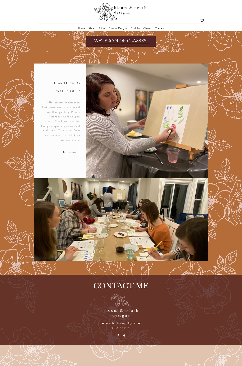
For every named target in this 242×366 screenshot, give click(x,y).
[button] (202, 20)
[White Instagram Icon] (117, 335)
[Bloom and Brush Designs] (124, 335)
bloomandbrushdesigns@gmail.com (121, 323)
